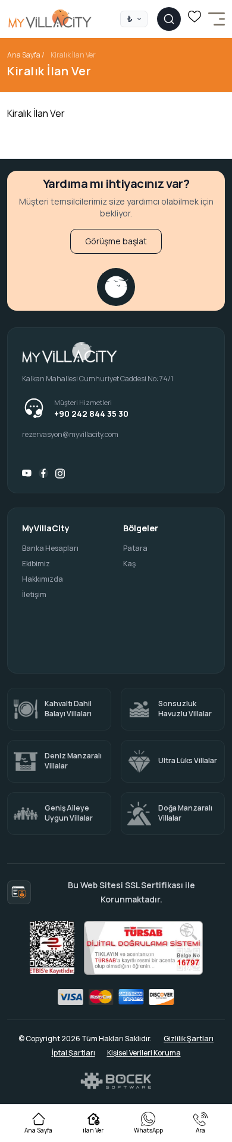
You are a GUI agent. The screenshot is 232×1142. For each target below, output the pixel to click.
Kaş (129, 564)
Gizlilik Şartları (189, 1039)
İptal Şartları (73, 1053)
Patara (135, 548)
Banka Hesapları (50, 548)
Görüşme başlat (116, 241)
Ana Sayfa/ (26, 55)
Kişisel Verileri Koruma (144, 1053)
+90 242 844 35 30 (91, 414)
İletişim (34, 594)
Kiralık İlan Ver (73, 55)
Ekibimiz (36, 564)
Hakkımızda (42, 579)
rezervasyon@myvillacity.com (70, 434)
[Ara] (169, 19)
